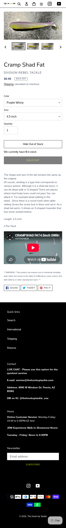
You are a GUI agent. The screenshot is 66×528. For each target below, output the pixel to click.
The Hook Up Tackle (37, 516)
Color (6, 96)
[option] (18, 46)
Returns (11, 347)
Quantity (8, 123)
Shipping (9, 84)
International (14, 329)
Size (6, 110)
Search (11, 320)
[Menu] (41, 4)
